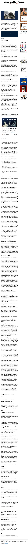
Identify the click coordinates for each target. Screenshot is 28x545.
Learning (12, 535)
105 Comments (2, 22)
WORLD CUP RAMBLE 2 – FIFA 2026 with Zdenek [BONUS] (24, 74)
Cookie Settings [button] (2, 543)
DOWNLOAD (2, 38)
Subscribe (25, 31)
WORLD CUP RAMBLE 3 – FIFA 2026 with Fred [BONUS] (24, 69)
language (10, 535)
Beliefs (6, 535)
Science (14, 535)
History (8, 535)
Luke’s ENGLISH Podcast (14, 2)
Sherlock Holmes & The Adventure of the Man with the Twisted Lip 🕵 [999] (24, 60)
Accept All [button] (7, 543)
